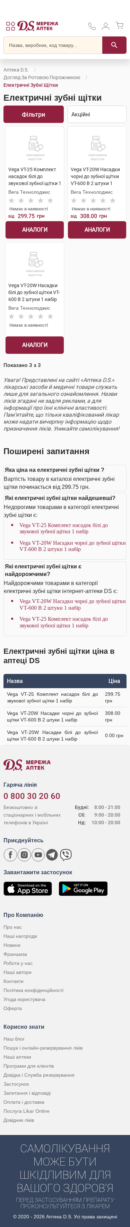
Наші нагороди (20, 936)
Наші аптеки (17, 1057)
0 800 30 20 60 (31, 796)
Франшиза (15, 954)
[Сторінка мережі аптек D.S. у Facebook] (10, 855)
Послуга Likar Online (26, 1111)
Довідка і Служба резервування (39, 1075)
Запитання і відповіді (27, 1093)
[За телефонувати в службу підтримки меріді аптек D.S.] (92, 29)
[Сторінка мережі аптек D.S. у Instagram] (24, 855)
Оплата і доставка (23, 1102)
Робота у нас (18, 963)
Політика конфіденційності (33, 990)
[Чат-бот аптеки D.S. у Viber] (66, 855)
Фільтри (33, 114)
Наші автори (17, 972)
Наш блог (14, 1039)
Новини (11, 945)
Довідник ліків (18, 1120)
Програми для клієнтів (28, 1066)
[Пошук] (114, 45)
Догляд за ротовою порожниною (41, 77)
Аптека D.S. (16, 70)
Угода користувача (24, 999)
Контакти (13, 981)
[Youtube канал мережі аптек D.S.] (38, 855)
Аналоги (34, 229)
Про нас (12, 927)
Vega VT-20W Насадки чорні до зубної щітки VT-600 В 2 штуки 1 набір (72, 546)
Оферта (12, 1008)
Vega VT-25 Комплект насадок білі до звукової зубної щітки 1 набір (63, 528)
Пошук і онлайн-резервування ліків (43, 1048)
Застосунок (16, 1084)
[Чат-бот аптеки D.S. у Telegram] (52, 855)
